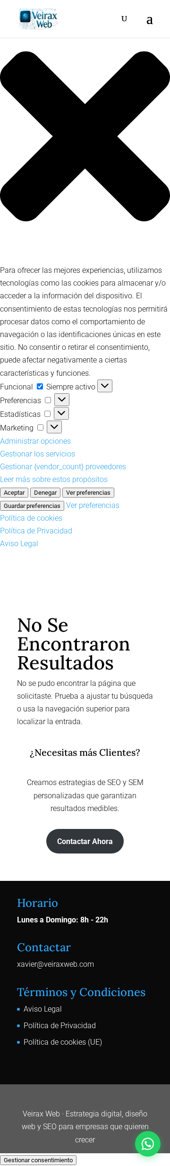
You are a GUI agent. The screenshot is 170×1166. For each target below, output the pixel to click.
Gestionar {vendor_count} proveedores (63, 466)
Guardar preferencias (32, 505)
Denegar (45, 492)
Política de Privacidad (36, 530)
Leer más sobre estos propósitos (54, 479)
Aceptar (14, 492)
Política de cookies (31, 518)
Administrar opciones (35, 441)
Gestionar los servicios (37, 453)
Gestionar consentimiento (38, 1160)
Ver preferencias (88, 492)
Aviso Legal (19, 543)
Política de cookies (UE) (63, 1042)
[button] (85, 138)
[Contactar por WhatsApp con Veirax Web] (148, 1144)
